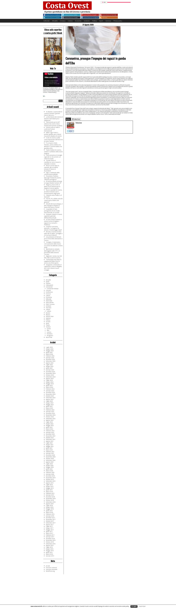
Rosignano (50, 335)
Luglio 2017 (49, 526)
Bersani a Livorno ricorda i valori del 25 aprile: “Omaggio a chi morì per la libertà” (53, 233)
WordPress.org (50, 571)
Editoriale (47, 21)
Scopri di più (142, 606)
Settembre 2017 (50, 523)
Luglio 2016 (49, 547)
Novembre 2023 (50, 394)
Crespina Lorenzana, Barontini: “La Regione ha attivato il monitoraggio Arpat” (53, 228)
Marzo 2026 (49, 354)
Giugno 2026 (49, 349)
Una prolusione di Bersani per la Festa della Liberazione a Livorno (53, 238)
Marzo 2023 (49, 408)
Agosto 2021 (49, 441)
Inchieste (87, 21)
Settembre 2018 (50, 502)
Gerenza (108, 21)
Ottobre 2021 (50, 438)
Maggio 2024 (50, 384)
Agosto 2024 (49, 378)
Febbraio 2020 (50, 472)
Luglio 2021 (49, 443)
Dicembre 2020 (50, 455)
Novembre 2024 (50, 373)
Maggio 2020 (50, 467)
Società (48, 321)
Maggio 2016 (50, 551)
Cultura (70, 21)
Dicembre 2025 (50, 359)
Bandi (47, 281)
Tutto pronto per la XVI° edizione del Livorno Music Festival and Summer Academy (53, 123)
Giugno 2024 (49, 382)
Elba (48, 330)
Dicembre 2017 (50, 518)
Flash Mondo (50, 302)
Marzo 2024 (49, 387)
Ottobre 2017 (50, 521)
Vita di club (49, 337)
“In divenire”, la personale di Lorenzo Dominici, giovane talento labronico (53, 113)
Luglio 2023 (49, 401)
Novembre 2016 (50, 540)
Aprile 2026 (49, 352)
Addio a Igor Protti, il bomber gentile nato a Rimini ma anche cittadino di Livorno (53, 134)
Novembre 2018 (50, 498)
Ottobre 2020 (50, 458)
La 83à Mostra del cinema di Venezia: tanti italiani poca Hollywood (53, 118)
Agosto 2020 (49, 462)
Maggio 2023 (50, 404)
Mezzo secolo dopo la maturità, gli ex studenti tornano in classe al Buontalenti (51, 168)
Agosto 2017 (49, 524)
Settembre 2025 (50, 361)
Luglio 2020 (49, 464)
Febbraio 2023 (50, 410)
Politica (94, 21)
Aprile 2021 (49, 448)
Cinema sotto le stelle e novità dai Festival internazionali (52, 129)
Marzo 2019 (49, 491)
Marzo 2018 (49, 512)
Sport (101, 21)
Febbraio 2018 (50, 514)
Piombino (49, 334)
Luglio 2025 (49, 364)
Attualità (54, 21)
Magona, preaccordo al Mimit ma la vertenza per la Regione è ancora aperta (52, 186)
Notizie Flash (50, 316)
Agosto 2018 (49, 504)
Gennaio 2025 (50, 370)
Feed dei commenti (51, 569)
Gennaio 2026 (50, 358)
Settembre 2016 (50, 544)
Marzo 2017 (49, 533)
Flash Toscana (50, 304)
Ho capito (134, 606)
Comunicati (49, 287)
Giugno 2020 (49, 465)
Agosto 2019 (49, 483)
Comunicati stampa (52, 288)
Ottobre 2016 (50, 542)
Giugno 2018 (49, 507)
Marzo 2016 (49, 554)
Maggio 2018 (50, 509)
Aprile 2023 (49, 406)
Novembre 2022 (50, 415)
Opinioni (48, 318)
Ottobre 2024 (50, 375)
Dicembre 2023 (50, 392)
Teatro (48, 325)
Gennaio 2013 (50, 556)
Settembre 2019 (50, 481)
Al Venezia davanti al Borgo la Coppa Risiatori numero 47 (53, 182)
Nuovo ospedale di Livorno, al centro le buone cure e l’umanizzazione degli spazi (53, 191)
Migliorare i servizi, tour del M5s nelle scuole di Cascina (53, 257)
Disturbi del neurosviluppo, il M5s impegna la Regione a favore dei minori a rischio (53, 205)
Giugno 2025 (49, 366)
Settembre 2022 (50, 418)
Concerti (48, 290)
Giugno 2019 (49, 486)
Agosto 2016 (49, 545)
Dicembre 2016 (50, 538)
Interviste (48, 308)
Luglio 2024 (49, 380)
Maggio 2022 (50, 425)
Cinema (48, 283)
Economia (78, 21)
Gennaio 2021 (50, 453)
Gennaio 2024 (50, 391)
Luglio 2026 (49, 347)
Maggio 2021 (50, 446)
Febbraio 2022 (50, 431)
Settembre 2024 (50, 377)
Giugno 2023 (49, 403)
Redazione (79, 123)
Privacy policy (117, 21)
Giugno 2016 (49, 549)
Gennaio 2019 (50, 495)
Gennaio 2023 (50, 411)
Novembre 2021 (50, 436)
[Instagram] (73, 131)
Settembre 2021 (50, 439)
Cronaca (62, 21)
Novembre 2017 (50, 519)
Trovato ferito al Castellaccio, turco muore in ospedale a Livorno (52, 162)
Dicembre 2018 (50, 497)
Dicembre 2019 (50, 476)
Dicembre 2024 (50, 371)
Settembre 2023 (50, 398)
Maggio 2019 (50, 488)
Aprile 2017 (49, 531)
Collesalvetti (49, 285)
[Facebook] (70, 131)
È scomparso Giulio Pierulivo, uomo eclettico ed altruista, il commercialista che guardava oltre (53, 145)
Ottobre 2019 (50, 479)
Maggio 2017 (50, 530)
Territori (48, 327)
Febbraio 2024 (50, 389)
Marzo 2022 (49, 429)
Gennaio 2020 (50, 474)
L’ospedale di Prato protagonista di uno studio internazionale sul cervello (52, 210)
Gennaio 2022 (50, 432)
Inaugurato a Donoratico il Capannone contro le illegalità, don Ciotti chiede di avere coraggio (53, 267)
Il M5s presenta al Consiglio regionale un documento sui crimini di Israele (53, 157)
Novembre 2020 (50, 457)
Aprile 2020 (49, 469)
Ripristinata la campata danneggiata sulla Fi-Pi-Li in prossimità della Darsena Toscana (52, 251)
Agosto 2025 (49, 363)
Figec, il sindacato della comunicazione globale (51, 173)
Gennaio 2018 (50, 516)
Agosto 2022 (49, 420)
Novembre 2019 (50, 478)
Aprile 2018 (49, 511)
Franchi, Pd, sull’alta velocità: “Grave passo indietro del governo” (53, 200)
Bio (69, 119)
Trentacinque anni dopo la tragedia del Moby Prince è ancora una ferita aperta (52, 261)
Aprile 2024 (49, 385)
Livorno (49, 332)
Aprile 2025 (49, 368)
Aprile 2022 (49, 427)
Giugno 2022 (49, 424)
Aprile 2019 (49, 490)
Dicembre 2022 (50, 413)
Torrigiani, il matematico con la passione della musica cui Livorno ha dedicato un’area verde (53, 244)
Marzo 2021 (49, 450)
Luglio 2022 (49, 422)
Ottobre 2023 (50, 396)
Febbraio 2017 (50, 535)
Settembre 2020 (50, 460)
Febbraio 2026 (50, 356)
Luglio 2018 (49, 505)
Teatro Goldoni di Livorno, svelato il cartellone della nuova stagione (53, 151)
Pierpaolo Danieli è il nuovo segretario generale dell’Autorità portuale (53, 216)
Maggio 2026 (50, 351)
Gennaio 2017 (50, 537)
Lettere (48, 309)
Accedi (48, 566)
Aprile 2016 (49, 552)
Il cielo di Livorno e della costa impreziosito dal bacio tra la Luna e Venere (53, 139)
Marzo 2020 (49, 471)
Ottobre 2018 (50, 500)
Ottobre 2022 (50, 417)
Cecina (49, 328)
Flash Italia (49, 301)
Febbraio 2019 (50, 493)
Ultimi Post (77, 119)
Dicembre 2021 (50, 434)
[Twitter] (68, 131)
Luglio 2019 (49, 484)
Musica (48, 315)
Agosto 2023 (49, 399)
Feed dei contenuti (51, 567)
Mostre (48, 313)
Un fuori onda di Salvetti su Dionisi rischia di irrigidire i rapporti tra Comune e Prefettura (53, 222)
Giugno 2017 (49, 528)
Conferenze (49, 292)
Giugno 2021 (49, 444)
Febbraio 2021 (50, 451)
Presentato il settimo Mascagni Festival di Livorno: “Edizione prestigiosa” (52, 177)
